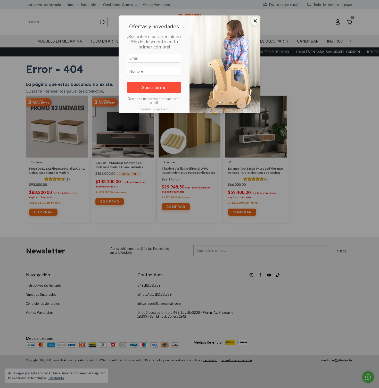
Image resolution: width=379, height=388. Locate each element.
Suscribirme (154, 87)
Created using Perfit (154, 109)
